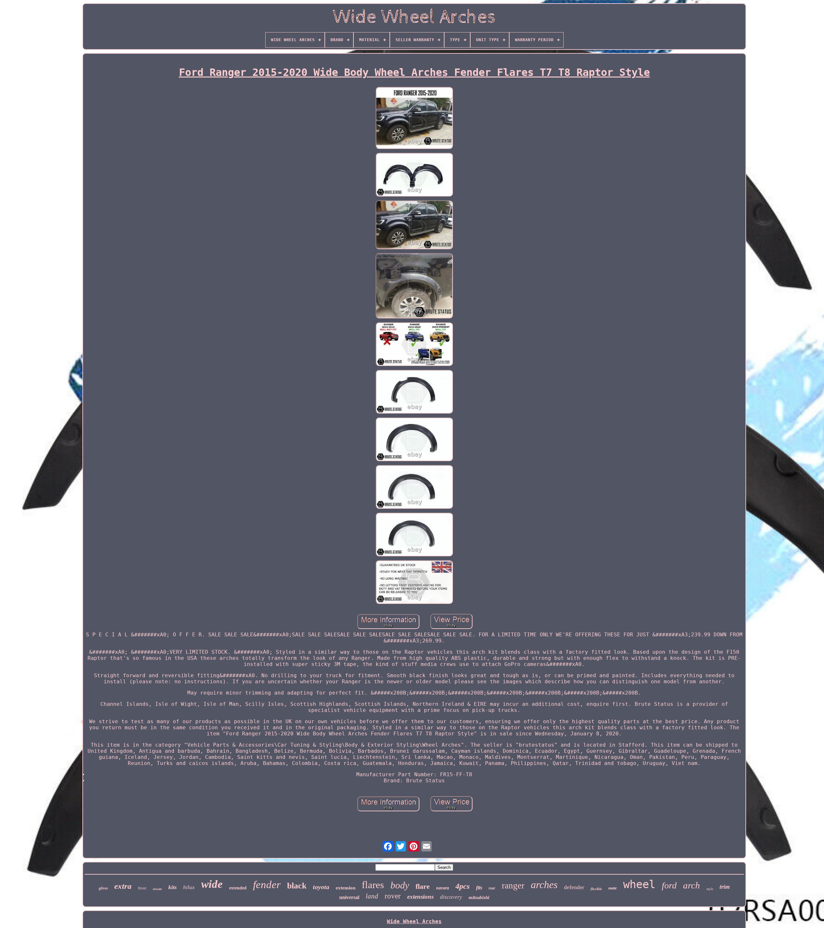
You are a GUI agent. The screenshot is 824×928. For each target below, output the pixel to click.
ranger (513, 885)
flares (373, 884)
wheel (639, 884)
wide (212, 884)
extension (345, 887)
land (372, 896)
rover (393, 896)
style (710, 889)
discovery (451, 897)
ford (669, 885)
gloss (103, 888)
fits (479, 887)
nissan (157, 889)
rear (492, 888)
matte (612, 888)
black (296, 885)
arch (691, 885)
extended (238, 888)
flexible (596, 889)
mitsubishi (479, 897)
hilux (189, 887)
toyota (321, 886)
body (399, 885)
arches (544, 884)
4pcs (462, 886)
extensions (420, 896)
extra (123, 886)
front (142, 888)
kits (172, 887)
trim (725, 886)
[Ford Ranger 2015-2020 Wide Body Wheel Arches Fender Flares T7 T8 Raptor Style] (414, 119)
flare (423, 886)
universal (349, 897)
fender (267, 884)
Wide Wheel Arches (414, 921)
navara (442, 888)
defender (574, 887)
